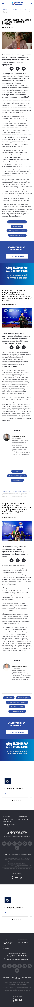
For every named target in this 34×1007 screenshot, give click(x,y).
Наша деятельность (15, 9)
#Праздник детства (17, 235)
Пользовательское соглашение (17, 862)
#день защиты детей (17, 222)
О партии (6, 816)
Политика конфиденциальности (17, 863)
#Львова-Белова (17, 706)
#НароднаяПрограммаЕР (17, 702)
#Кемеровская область (17, 231)
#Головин (17, 471)
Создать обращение (17, 256)
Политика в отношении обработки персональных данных (17, 865)
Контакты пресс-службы (9, 825)
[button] (12, 800)
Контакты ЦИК (23, 819)
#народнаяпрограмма (17, 476)
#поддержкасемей (17, 711)
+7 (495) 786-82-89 (17, 833)
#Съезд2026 (17, 480)
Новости (25, 9)
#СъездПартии (23, 698)
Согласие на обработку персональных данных (17, 868)
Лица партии (22, 816)
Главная (4, 9)
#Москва (9, 698)
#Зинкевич (17, 226)
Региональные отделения (8, 820)
